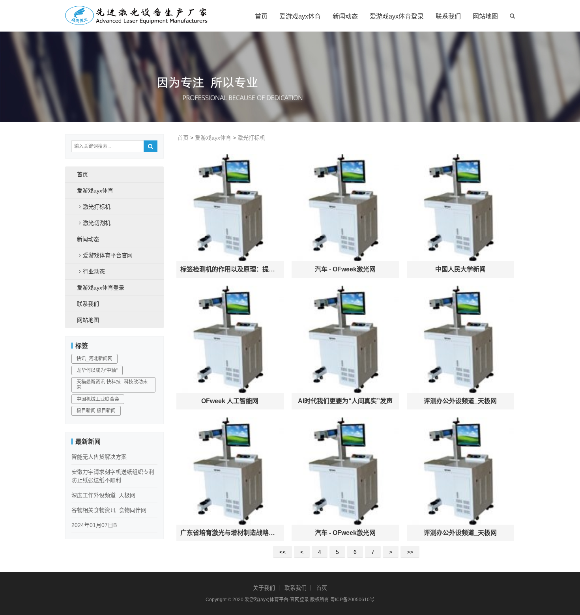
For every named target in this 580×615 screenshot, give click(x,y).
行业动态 (94, 271)
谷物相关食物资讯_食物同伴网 (108, 510)
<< (282, 552)
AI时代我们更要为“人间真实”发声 (345, 401)
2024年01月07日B (94, 525)
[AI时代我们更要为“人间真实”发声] (345, 339)
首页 (261, 16)
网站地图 (485, 16)
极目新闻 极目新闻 (96, 410)
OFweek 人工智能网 (229, 401)
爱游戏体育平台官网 (108, 255)
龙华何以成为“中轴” (97, 370)
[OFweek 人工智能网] (230, 339)
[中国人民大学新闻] (460, 207)
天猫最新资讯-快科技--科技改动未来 (112, 384)
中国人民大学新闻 (460, 269)
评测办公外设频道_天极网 (460, 401)
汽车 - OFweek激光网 (345, 269)
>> (410, 552)
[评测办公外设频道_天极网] (460, 339)
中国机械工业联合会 (98, 399)
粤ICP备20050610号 (352, 599)
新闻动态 (345, 16)
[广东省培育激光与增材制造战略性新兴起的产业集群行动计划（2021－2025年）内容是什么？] (230, 471)
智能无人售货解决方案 (99, 457)
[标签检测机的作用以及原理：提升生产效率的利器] (230, 207)
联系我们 (448, 16)
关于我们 (264, 588)
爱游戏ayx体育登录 (397, 16)
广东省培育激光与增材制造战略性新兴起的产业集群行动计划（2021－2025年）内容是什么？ (230, 532)
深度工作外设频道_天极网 (103, 495)
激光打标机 (251, 138)
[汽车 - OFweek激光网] (345, 207)
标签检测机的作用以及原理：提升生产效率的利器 (230, 269)
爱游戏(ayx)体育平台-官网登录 (277, 599)
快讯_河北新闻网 (94, 358)
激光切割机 (96, 223)
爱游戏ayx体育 (300, 16)
